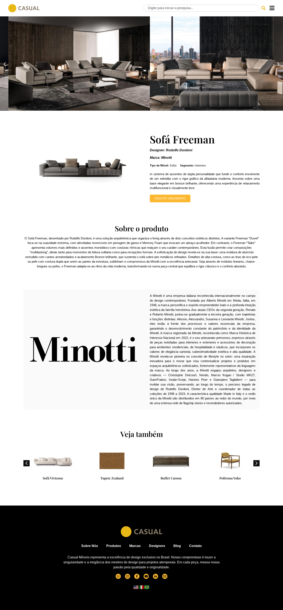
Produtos (113, 546)
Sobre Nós (89, 546)
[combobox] (201, 8)
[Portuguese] (147, 587)
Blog (177, 546)
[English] (136, 587)
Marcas (135, 546)
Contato (195, 546)
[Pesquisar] (263, 8)
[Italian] (141, 587)
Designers (157, 546)
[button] (4, 64)
